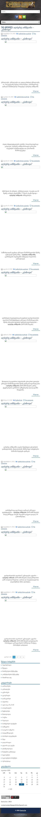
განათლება (6, 689)
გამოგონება (6, 686)
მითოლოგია (6, 714)
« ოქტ (10, 789)
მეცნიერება (18, 400)
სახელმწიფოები (7, 733)
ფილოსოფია (6, 742)
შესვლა (4, 668)
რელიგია (5, 720)
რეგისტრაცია (6, 665)
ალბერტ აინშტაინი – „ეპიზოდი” (16, 38)
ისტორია (5, 702)
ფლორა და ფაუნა (8, 745)
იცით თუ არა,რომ (8, 705)
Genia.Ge (23, 810)
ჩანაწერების (10, 671)
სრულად (35, 91)
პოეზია (4, 717)
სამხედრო (5, 727)
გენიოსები (5, 692)
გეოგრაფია (6, 695)
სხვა (3, 739)
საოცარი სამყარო (8, 730)
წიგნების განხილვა (8, 752)
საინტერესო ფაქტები (25, 33)
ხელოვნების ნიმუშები (9, 758)
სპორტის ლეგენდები (9, 736)
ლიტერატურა (6, 708)
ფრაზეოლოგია (7, 748)
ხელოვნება (6, 755)
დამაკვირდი (6, 698)
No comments (36, 161)
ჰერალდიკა (6, 761)
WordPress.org (6, 677)
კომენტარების (10, 674)
